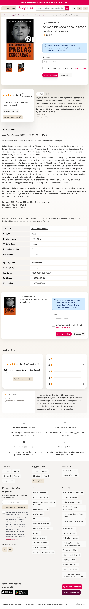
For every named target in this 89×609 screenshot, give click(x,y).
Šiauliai (46, 476)
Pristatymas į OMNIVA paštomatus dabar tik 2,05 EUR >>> (44, 2)
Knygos (6, 15)
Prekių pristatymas (70, 497)
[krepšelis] (85, 8)
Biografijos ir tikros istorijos (35, 15)
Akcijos (35, 552)
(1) (51, 35)
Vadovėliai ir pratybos (41, 524)
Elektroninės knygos (40, 519)
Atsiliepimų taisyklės (70, 538)
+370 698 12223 (70, 470)
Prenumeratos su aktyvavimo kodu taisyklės (73, 575)
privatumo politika (79, 68)
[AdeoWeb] (80, 604)
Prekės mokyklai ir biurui (42, 528)
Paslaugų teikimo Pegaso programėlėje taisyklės (72, 544)
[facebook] (4, 549)
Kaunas (44, 471)
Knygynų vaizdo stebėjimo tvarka (73, 515)
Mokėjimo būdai (69, 528)
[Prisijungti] (79, 8)
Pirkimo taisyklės (69, 533)
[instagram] (10, 549)
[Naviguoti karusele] (34, 39)
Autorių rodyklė (48, 552)
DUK (64, 569)
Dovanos (36, 533)
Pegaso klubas (72, 592)
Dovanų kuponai (73, 586)
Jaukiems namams (40, 543)
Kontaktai (7, 476)
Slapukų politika (69, 560)
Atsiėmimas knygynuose (72, 502)
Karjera (16, 471)
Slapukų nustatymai (70, 564)
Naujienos (73, 569)
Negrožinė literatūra (17, 15)
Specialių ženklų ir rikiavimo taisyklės (73, 522)
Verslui (16, 476)
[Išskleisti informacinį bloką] (74, 8)
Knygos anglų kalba (40, 509)
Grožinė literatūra (39, 492)
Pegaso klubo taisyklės (71, 555)
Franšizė (7, 471)
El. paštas (46, 57)
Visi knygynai (38, 481)
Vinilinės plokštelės (40, 547)
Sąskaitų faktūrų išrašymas (73, 492)
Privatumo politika (69, 550)
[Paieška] (66, 8)
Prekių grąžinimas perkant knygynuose (72, 508)
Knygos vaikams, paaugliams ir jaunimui (44, 503)
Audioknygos (38, 514)
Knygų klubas (9, 481)
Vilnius (35, 471)
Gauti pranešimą (50, 75)
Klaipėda (36, 476)
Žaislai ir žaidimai (39, 538)
